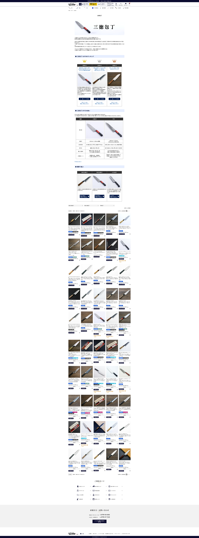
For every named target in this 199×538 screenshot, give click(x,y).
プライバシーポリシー (118, 533)
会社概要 (90, 533)
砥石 (79, 7)
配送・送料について (98, 486)
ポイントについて (113, 494)
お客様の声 (81, 499)
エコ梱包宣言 (113, 499)
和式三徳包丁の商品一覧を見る (83, 196)
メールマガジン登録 (101, 533)
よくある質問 (81, 494)
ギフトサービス (81, 490)
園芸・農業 (104, 7)
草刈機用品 (96, 7)
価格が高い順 (82, 210)
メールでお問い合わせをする (99, 521)
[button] (130, 211)
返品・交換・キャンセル (114, 486)
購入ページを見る (85, 99)
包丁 (72, 7)
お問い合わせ (97, 494)
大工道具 (119, 7)
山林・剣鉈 (111, 7)
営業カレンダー (97, 499)
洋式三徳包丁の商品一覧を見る (98, 196)
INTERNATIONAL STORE (126, 533)
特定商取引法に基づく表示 (109, 533)
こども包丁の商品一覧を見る (113, 196)
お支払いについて (82, 486)
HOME (69, 10)
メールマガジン (113, 490)
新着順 (74, 210)
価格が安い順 (78, 210)
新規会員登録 (97, 490)
